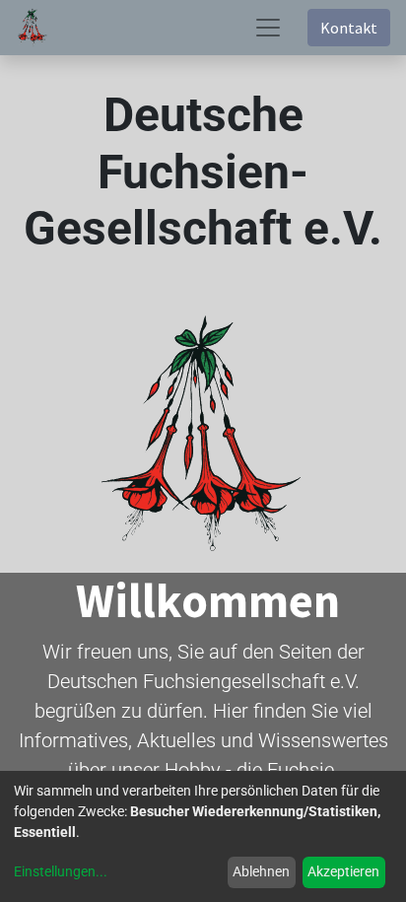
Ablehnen (261, 871)
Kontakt (348, 27)
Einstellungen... (60, 871)
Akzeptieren (343, 871)
